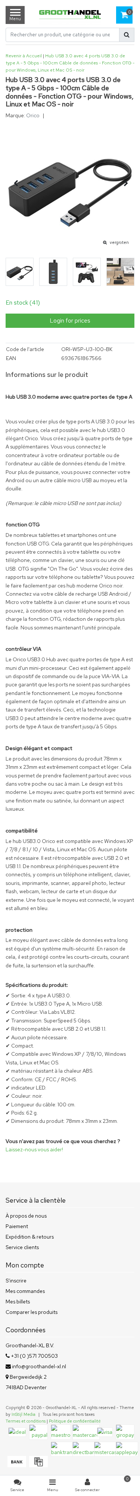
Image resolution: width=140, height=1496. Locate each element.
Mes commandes (25, 1291)
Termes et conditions (26, 1421)
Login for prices (70, 320)
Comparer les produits (31, 1312)
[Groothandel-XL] (70, 15)
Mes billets (18, 1301)
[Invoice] (37, 1465)
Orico (33, 115)
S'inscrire (16, 1280)
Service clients (22, 1247)
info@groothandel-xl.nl (39, 1366)
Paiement (17, 1226)
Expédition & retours (30, 1236)
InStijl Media (23, 1414)
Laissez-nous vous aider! (34, 1149)
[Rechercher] (127, 34)
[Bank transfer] (16, 1465)
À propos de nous (26, 1215)
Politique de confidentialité (75, 1421)
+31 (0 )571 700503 (34, 1356)
